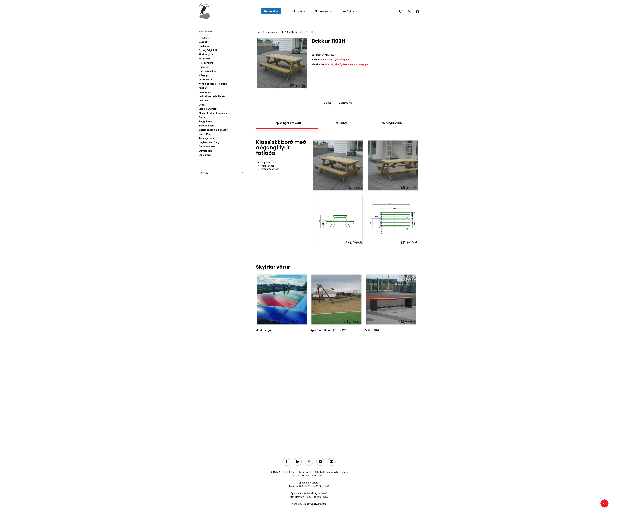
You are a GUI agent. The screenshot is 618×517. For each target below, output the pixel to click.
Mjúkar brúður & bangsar (213, 113)
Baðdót (203, 41)
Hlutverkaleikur (207, 71)
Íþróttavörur (205, 79)
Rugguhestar (206, 121)
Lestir (202, 104)
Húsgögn (204, 75)
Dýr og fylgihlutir (208, 50)
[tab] (287, 123)
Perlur (202, 117)
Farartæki (204, 58)
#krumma (347, 64)
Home (259, 32)
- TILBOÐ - (205, 37)
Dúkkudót (204, 46)
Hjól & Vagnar (206, 62)
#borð (338, 64)
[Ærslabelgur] (282, 299)
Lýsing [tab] (327, 103)
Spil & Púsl (205, 134)
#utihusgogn (361, 64)
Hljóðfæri (204, 67)
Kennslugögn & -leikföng (213, 83)
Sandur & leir (206, 125)
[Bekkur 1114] (391, 299)
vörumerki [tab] (345, 103)
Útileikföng (205, 155)
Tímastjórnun (206, 138)
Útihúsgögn (205, 150)
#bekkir (329, 64)
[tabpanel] (337, 192)
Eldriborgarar (206, 54)
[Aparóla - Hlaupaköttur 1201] (336, 299)
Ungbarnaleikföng (209, 142)
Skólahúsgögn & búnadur (213, 129)
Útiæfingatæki (207, 146)
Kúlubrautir (205, 92)
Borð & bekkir (288, 32)
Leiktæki (204, 100)
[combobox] (222, 173)
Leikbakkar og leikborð (212, 96)
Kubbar (203, 88)
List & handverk (207, 108)
